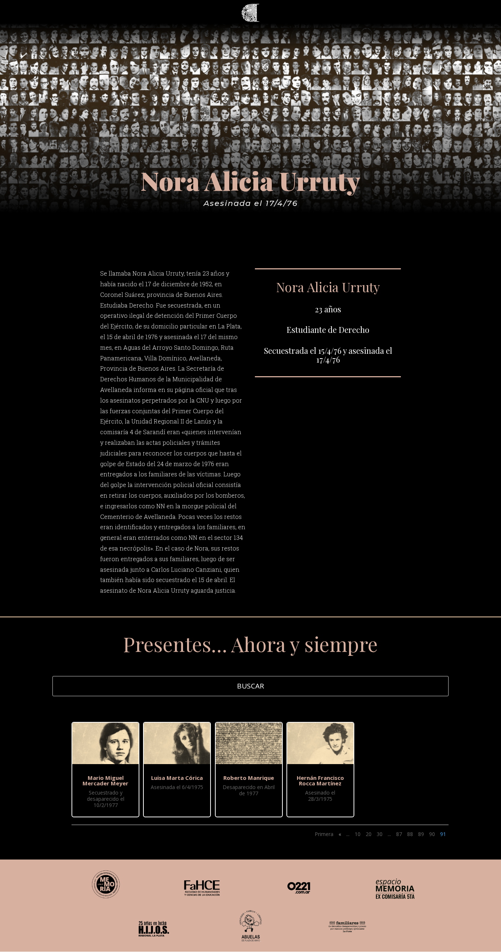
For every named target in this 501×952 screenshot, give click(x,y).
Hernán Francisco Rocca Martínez (320, 780)
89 (421, 834)
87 (399, 834)
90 (432, 834)
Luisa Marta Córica (177, 777)
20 (369, 834)
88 (410, 834)
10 (358, 834)
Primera (324, 834)
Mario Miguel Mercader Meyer (105, 780)
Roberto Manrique (248, 777)
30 (380, 834)
